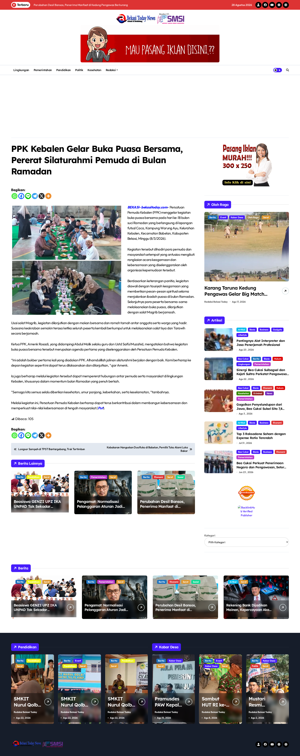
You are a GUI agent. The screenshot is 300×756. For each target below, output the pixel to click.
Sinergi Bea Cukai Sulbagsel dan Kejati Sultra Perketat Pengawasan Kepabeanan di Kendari (262, 374)
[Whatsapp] (14, 196)
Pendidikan (63, 70)
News (269, 393)
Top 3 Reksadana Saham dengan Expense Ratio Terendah (261, 436)
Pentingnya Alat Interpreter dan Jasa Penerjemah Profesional (260, 343)
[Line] (28, 196)
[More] (48, 196)
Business (264, 329)
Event (31, 660)
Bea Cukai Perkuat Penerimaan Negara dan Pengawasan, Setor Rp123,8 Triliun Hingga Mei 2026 (260, 467)
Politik (79, 70)
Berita (20, 477)
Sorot (46, 477)
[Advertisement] (150, 101)
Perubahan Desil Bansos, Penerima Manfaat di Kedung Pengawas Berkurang (162, 509)
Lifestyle (242, 335)
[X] (42, 196)
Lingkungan (21, 70)
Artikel (241, 329)
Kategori (209, 535)
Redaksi (111, 70)
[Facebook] (21, 196)
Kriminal (257, 393)
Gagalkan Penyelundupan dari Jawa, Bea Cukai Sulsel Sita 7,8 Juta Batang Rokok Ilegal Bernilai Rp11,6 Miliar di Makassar (261, 410)
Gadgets (277, 329)
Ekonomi (158, 477)
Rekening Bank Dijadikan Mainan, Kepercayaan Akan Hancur (248, 609)
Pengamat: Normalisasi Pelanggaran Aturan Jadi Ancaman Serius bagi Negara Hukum (100, 509)
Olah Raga (225, 217)
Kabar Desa (164, 666)
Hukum (277, 358)
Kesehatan (94, 70)
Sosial (180, 477)
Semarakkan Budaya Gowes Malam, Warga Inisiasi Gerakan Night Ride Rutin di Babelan (235, 297)
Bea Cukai (243, 358)
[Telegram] (35, 196)
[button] (285, 258)
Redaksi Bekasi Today (216, 301)
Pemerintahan (43, 70)
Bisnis (252, 329)
